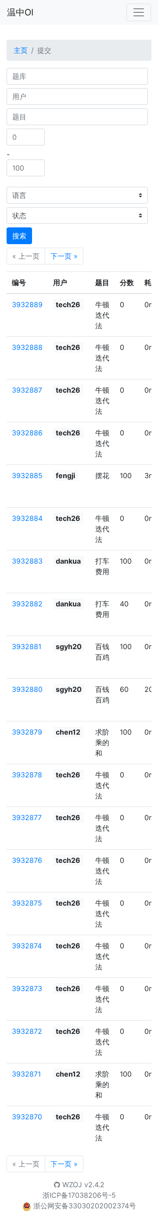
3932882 (27, 603)
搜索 (19, 235)
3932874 (27, 945)
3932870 (27, 1116)
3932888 (27, 347)
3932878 (27, 774)
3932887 (27, 390)
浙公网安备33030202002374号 (84, 1205)
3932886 (27, 432)
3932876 (27, 860)
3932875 (27, 903)
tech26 (68, 304)
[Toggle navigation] (138, 12)
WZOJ (71, 1184)
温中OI (20, 12)
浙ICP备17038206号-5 (79, 1195)
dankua (68, 561)
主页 (21, 50)
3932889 (27, 304)
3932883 (27, 561)
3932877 (27, 817)
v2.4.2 (94, 1184)
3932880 (27, 689)
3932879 (27, 732)
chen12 (68, 732)
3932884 (27, 518)
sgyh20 (69, 646)
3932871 (26, 1074)
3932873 (27, 988)
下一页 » (64, 256)
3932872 (27, 1031)
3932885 (27, 475)
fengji (65, 475)
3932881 (26, 646)
